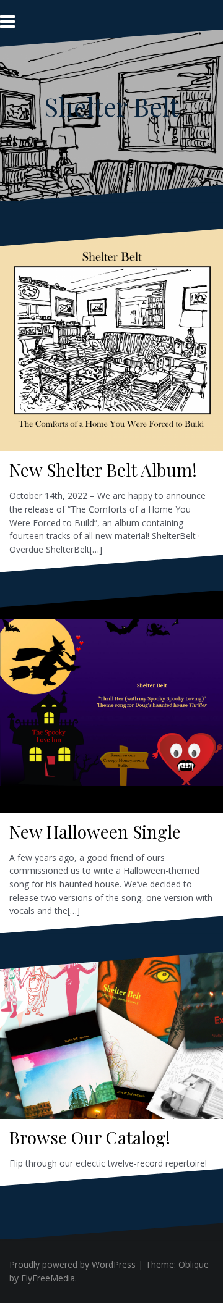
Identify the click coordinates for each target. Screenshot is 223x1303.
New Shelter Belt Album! (103, 469)
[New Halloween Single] (111, 698)
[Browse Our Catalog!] (111, 1037)
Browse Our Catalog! (89, 1137)
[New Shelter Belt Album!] (111, 336)
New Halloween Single (95, 831)
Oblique (193, 1264)
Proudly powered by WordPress (72, 1264)
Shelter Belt (111, 106)
